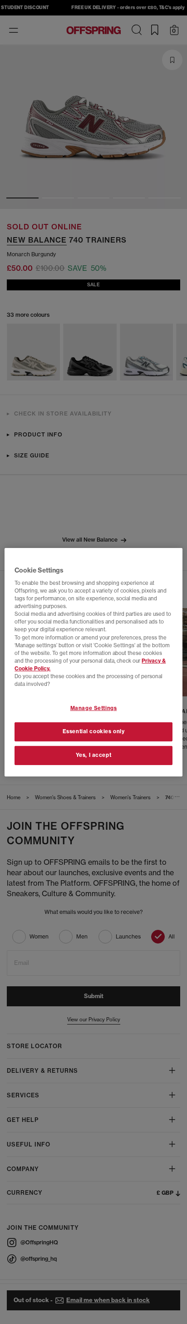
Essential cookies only (94, 731)
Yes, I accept (93, 755)
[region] (93, 662)
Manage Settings (93, 708)
